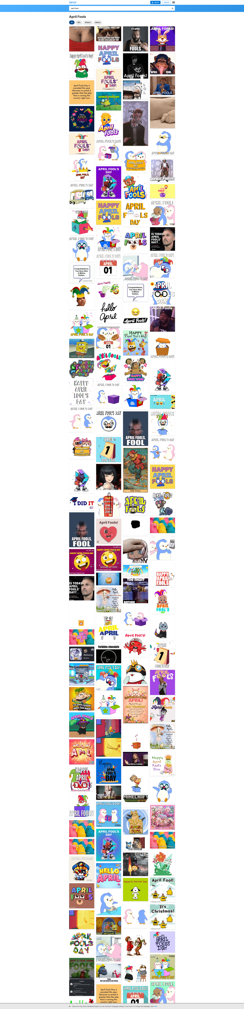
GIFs (78, 22)
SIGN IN (166, 2)
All (72, 22)
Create (156, 2)
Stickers (88, 22)
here (155, 1006)
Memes (97, 22)
